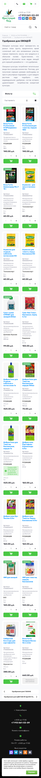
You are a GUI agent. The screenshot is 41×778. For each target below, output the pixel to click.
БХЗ (4, 598)
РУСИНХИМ (7, 144)
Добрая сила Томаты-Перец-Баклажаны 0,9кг (29, 518)
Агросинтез (8, 664)
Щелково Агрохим (10, 335)
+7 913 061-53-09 (28, 15)
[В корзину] (11, 161)
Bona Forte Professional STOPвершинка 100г (10, 127)
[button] (5, 4)
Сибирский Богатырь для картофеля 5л (9, 641)
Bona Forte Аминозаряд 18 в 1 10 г (11, 187)
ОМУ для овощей (10, 577)
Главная (5, 35)
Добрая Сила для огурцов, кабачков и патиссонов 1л (10, 383)
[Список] (35, 100)
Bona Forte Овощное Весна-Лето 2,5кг (29, 641)
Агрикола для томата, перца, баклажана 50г (28, 252)
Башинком (26, 338)
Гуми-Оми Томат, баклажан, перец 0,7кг (29, 315)
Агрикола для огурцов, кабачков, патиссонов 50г (10, 253)
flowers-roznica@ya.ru (20, 731)
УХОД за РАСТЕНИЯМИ (19, 35)
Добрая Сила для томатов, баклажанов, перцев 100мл (29, 383)
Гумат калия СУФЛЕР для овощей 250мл (9, 315)
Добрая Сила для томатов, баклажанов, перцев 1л (10, 445)
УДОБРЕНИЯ (6, 37)
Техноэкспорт (27, 207)
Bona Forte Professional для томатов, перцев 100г (29, 127)
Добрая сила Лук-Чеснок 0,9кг (10, 517)
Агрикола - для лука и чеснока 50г (28, 187)
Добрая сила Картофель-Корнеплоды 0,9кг (27, 445)
